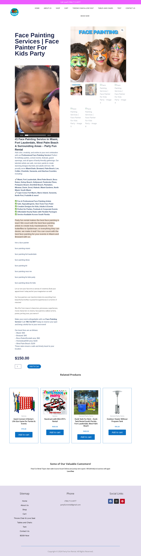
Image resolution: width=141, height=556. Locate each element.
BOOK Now (85, 16)
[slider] (35, 135)
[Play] (18, 135)
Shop (58, 8)
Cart (66, 8)
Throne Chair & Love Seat (83, 8)
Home (37, 8)
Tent (119, 8)
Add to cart (34, 366)
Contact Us (130, 8)
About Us (47, 8)
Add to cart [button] (23, 434)
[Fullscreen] (56, 135)
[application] (37, 101)
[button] (37, 101)
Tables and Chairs (105, 8)
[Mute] (53, 135)
